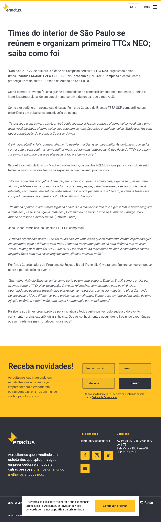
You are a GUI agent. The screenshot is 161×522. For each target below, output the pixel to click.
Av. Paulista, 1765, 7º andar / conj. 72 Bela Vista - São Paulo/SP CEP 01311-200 (134, 446)
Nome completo (96, 368)
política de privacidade (69, 509)
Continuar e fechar (115, 505)
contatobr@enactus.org (95, 440)
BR (131, 7)
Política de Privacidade (104, 397)
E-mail (127, 368)
